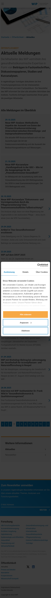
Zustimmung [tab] (9, 272)
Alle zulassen (25, 314)
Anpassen (24, 322)
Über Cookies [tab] (42, 272)
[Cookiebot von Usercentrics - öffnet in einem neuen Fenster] (37, 265)
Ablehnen (25, 331)
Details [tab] (26, 272)
